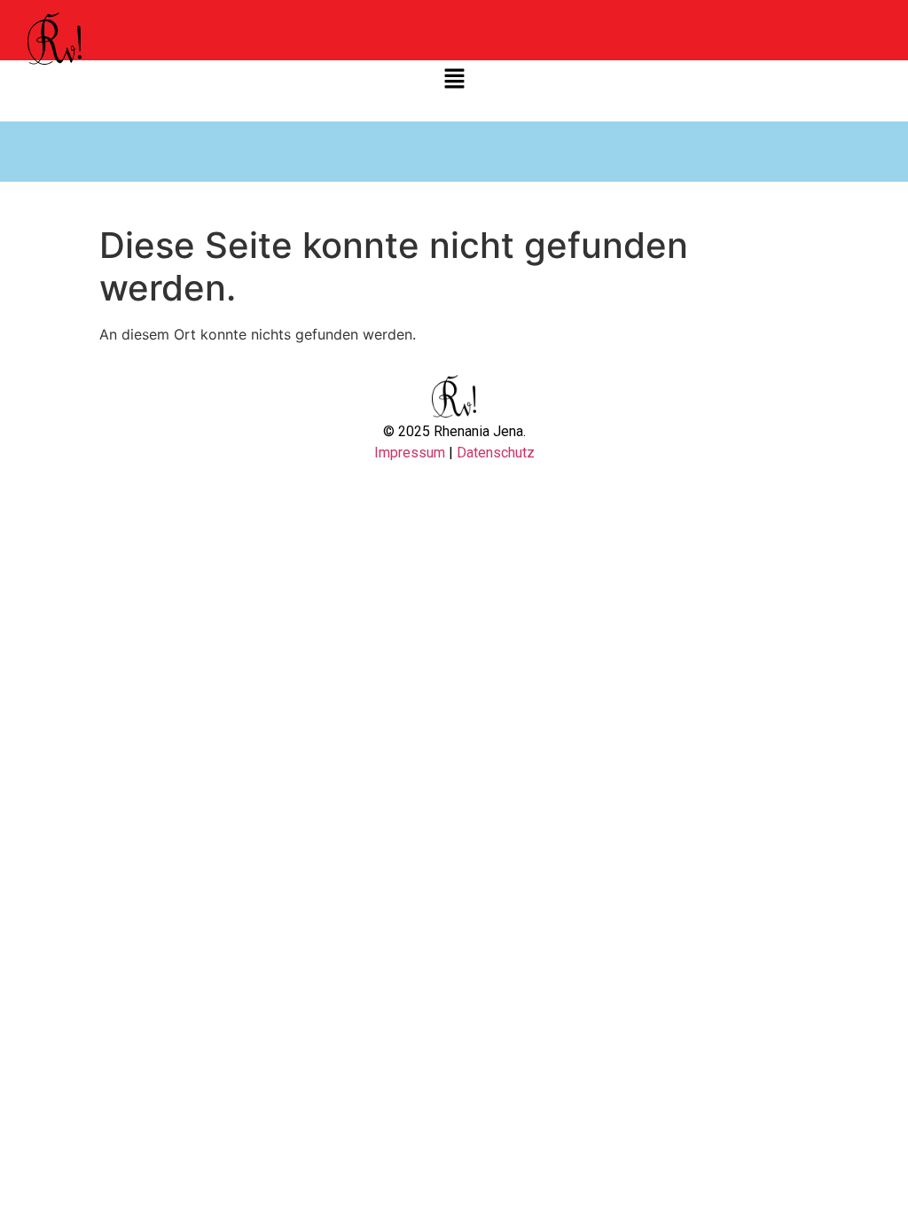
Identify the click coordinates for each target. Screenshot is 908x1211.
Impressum (411, 452)
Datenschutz (496, 452)
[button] (454, 79)
